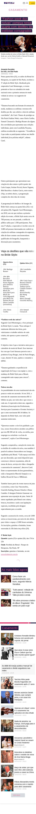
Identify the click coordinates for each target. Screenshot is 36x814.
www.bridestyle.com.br (9, 554)
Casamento (18, 9)
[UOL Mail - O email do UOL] (24, 3)
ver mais (16, 795)
